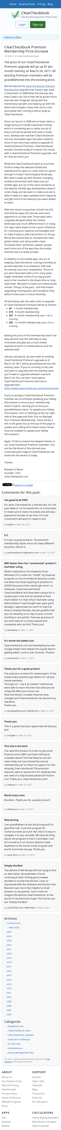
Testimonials (9, 1089)
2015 (9, 975)
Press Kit (37, 1097)
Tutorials (37, 1085)
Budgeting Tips (15, 1026)
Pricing (41, 4)
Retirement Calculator (44, 1121)
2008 (9, 1005)
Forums (36, 1077)
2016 (9, 971)
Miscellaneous (15, 1048)
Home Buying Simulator (45, 1117)
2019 (9, 958)
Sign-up (38, 24)
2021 (9, 949)
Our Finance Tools (12, 1081)
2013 (9, 984)
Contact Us (38, 1093)
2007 (9, 1010)
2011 (9, 992)
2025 (9, 931)
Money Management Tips (21, 1052)
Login (22, 24)
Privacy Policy (9, 1093)
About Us (7, 1077)
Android (6, 1121)
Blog (50, 4)
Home (13, 4)
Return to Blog (13, 37)
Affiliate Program (11, 1101)
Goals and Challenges (19, 1039)
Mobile (5, 1126)
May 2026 (14, 927)
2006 (9, 1014)
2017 (9, 966)
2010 (9, 997)
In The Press (14, 1043)
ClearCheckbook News (19, 1030)
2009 (9, 1001)
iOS (4, 1117)
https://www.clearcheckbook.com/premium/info (31, 388)
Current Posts (13, 923)
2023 (9, 940)
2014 (9, 979)
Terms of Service (11, 1097)
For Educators (40, 1101)
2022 (9, 944)
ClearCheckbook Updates (21, 1035)
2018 (9, 962)
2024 (9, 936)
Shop (5, 1106)
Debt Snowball (40, 1126)
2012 (9, 988)
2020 (9, 953)
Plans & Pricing (10, 1085)
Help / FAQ (38, 1081)
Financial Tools (27, 4)
